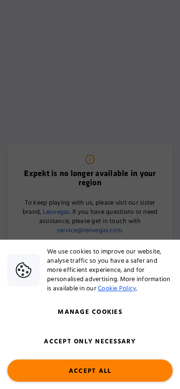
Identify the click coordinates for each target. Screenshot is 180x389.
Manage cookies (90, 312)
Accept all (90, 371)
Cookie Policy (117, 288)
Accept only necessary (90, 341)
